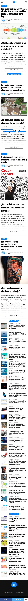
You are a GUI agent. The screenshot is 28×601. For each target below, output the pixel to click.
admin (9, 20)
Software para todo (10, 297)
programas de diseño (7, 129)
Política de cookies (20, 592)
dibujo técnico (22, 131)
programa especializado (9, 131)
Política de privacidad (9, 592)
